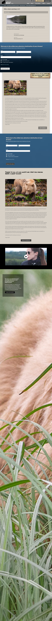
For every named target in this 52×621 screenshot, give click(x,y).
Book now (47, 1)
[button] (26, 256)
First (1, 53)
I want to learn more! (5, 60)
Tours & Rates (37, 3)
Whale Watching (22, 5)
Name (2, 50)
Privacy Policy (6, 64)
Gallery (43, 3)
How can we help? (4, 59)
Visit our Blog (40, 0)
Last (17, 53)
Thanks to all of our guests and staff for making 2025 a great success (40, 75)
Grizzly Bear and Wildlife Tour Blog (13, 5)
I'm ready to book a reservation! (7, 62)
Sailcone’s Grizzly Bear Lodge (7, 2)
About (32, 3)
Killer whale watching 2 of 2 (18, 38)
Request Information (5, 68)
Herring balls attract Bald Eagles (19, 35)
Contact (48, 3)
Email (2, 55)
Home (28, 3)
